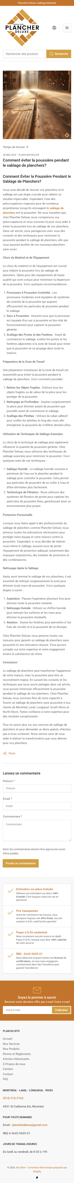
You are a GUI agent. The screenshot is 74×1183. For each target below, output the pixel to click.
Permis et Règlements (17, 1054)
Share (12, 753)
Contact (8, 1074)
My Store (21, 1167)
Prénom (9, 781)
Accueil (7, 1038)
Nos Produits (11, 1049)
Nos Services (11, 1044)
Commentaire (12, 816)
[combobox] (37, 54)
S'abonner (61, 1010)
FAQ (5, 1079)
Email (7, 799)
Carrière (8, 1069)
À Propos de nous (14, 1064)
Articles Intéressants (16, 1059)
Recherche (61, 54)
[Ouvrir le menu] (67, 28)
